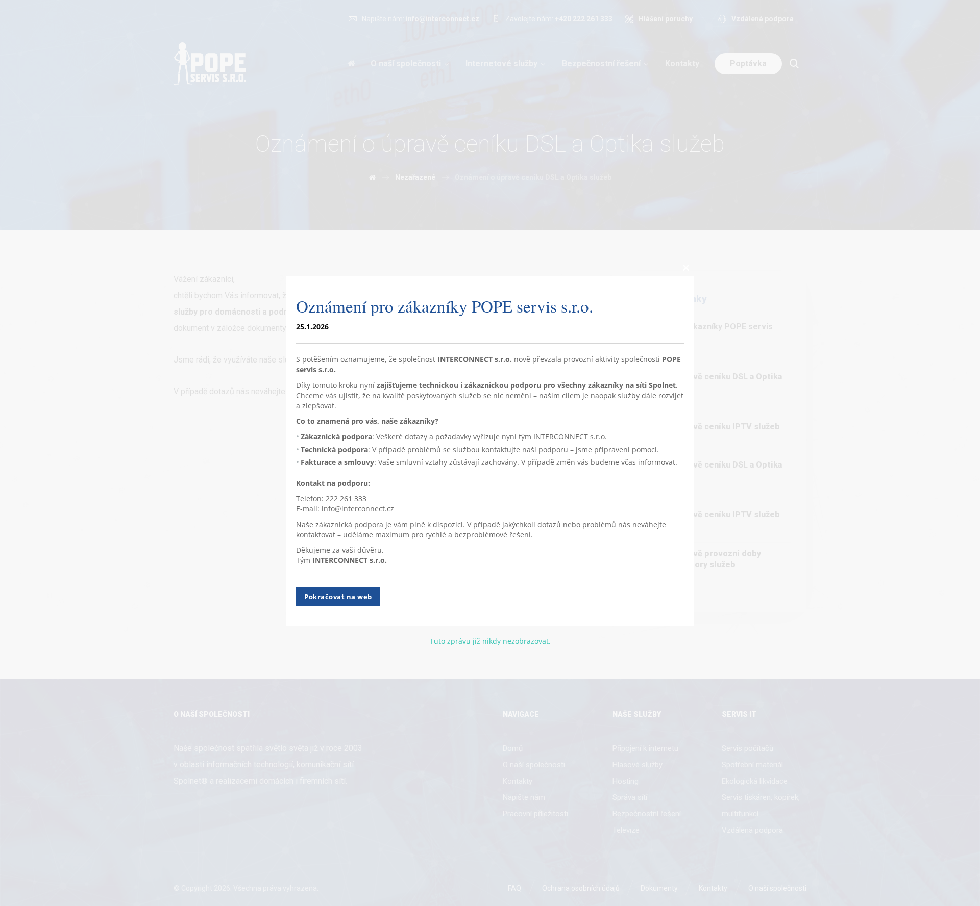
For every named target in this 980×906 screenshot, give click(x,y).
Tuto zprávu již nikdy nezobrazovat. (490, 641)
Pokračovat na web (338, 596)
